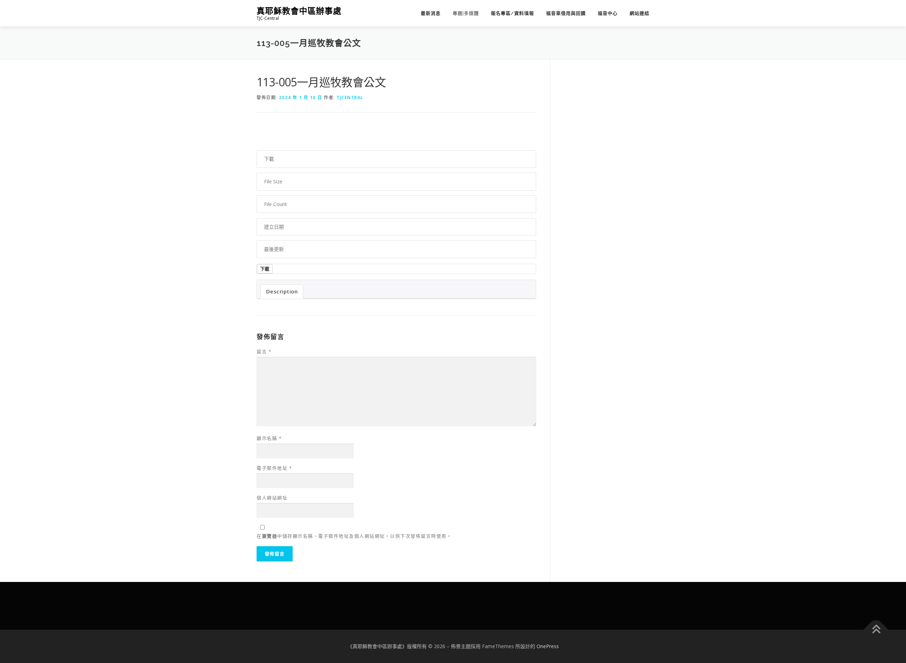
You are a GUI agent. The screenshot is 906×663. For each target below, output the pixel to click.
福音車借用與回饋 (566, 13)
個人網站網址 (272, 498)
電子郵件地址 (274, 468)
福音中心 (608, 13)
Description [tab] (282, 291)
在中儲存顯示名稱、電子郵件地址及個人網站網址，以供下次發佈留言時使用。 (354, 536)
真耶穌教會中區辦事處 (299, 11)
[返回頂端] (876, 629)
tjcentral (350, 98)
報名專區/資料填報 (512, 13)
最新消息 (431, 13)
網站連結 (639, 13)
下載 (264, 268)
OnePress (548, 646)
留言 (264, 351)
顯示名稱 (269, 438)
